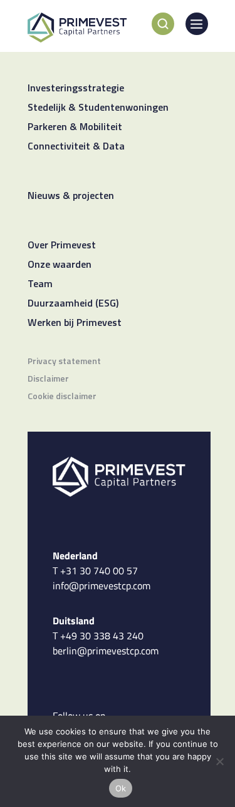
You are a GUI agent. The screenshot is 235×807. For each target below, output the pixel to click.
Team (40, 285)
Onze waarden (59, 265)
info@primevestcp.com (101, 585)
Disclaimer (48, 379)
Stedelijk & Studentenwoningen (98, 108)
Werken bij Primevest (75, 323)
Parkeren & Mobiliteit (75, 128)
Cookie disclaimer (62, 397)
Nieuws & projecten (71, 196)
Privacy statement (64, 362)
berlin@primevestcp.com (106, 650)
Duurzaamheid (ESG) (73, 304)
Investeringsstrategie (76, 89)
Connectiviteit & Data (76, 147)
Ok (121, 788)
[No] (219, 761)
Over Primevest (62, 246)
